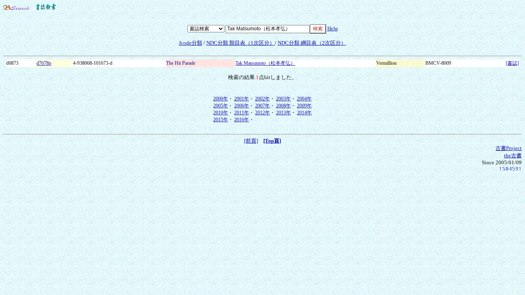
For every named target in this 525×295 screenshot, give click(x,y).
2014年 (304, 113)
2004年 (304, 99)
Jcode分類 (190, 43)
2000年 (220, 99)
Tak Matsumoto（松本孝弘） (265, 63)
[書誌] (512, 63)
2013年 (283, 113)
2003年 (283, 99)
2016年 (241, 120)
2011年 (241, 113)
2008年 (283, 106)
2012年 (262, 113)
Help (332, 28)
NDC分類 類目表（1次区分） (240, 43)
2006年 (241, 106)
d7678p (44, 63)
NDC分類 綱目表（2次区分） (312, 43)
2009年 (304, 106)
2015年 (220, 120)
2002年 (262, 99)
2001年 (241, 99)
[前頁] (251, 141)
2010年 (220, 113)
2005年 (220, 106)
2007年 (262, 106)
